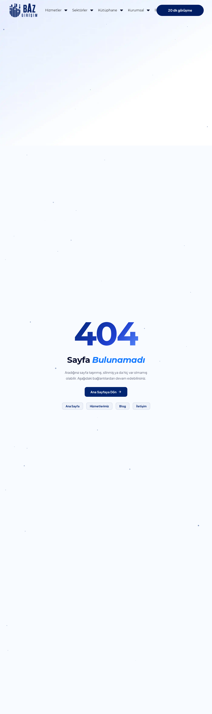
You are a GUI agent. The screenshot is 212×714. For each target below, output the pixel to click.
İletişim (141, 406)
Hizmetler (53, 10)
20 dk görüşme (180, 10)
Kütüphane (107, 10)
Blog (122, 406)
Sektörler (79, 10)
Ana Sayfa (73, 406)
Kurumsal (136, 10)
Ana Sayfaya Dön (103, 392)
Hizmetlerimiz (99, 406)
